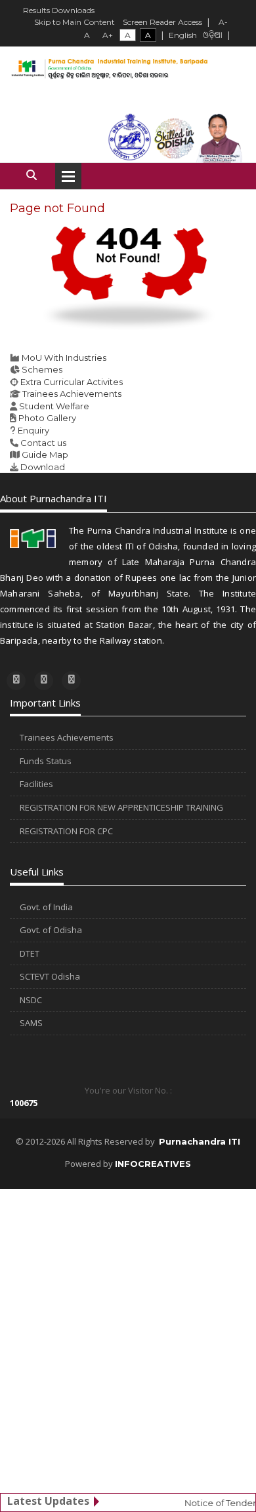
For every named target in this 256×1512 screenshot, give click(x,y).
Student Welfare (54, 406)
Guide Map (45, 454)
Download (42, 467)
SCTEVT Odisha (50, 976)
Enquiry (33, 430)
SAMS (31, 1023)
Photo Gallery (47, 418)
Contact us (43, 442)
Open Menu (68, 176)
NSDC (31, 1000)
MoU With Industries (64, 357)
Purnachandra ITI (199, 1141)
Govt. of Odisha (51, 930)
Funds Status (46, 761)
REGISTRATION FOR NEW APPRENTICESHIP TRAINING (121, 807)
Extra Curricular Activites (71, 382)
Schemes (42, 369)
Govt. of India (46, 907)
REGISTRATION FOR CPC (66, 831)
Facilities (36, 784)
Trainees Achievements (71, 393)
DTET (29, 953)
